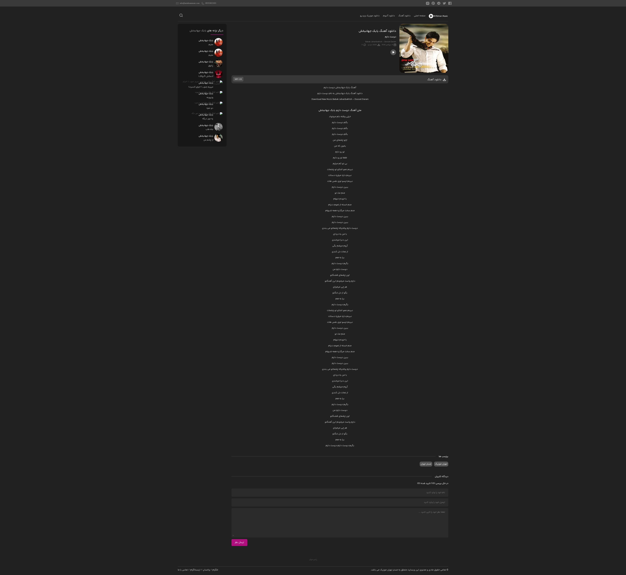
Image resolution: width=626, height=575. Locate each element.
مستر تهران (426, 464)
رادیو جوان (313, 559)
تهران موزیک (441, 464)
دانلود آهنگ (404, 16)
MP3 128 (238, 79)
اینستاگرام (195, 570)
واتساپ (206, 570)
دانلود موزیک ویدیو (370, 16)
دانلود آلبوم (389, 16)
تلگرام (215, 570)
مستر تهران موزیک (389, 570)
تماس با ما (183, 570)
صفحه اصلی (419, 16)
